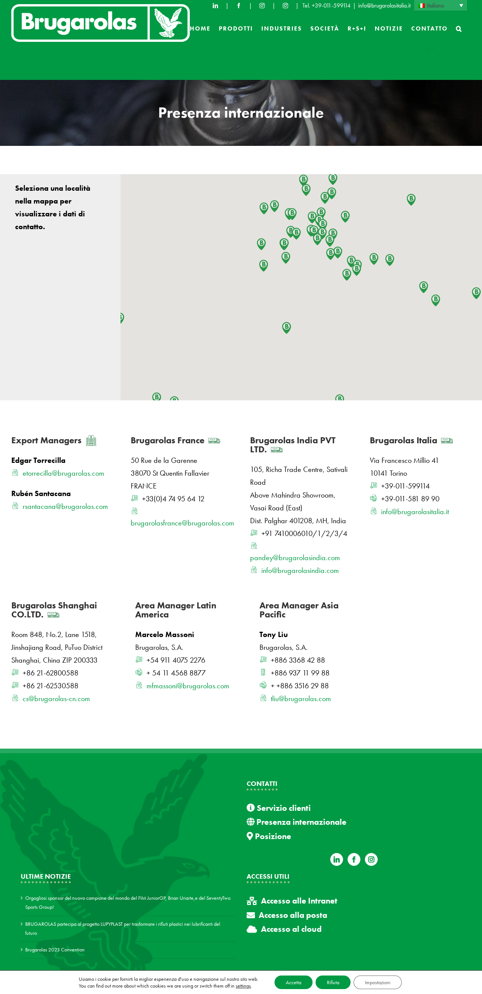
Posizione (272, 836)
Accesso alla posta (293, 915)
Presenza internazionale (300, 821)
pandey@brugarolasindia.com (295, 557)
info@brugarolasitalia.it (384, 5)
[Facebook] (238, 5)
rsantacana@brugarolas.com (65, 506)
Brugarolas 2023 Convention (55, 949)
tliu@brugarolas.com (301, 698)
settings (243, 985)
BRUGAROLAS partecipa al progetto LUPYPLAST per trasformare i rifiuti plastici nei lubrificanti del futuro (122, 928)
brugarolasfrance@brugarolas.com (182, 523)
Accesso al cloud (291, 929)
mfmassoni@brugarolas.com (187, 686)
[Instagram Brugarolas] (262, 5)
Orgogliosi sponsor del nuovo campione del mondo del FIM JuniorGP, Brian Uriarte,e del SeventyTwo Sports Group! (127, 902)
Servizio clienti (283, 808)
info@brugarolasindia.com (300, 570)
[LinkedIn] (215, 5)
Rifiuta (333, 982)
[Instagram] (371, 859)
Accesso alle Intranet (299, 900)
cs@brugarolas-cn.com (56, 698)
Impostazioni (377, 982)
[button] (459, 29)
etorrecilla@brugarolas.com (63, 473)
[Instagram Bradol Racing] (285, 5)
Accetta (293, 982)
